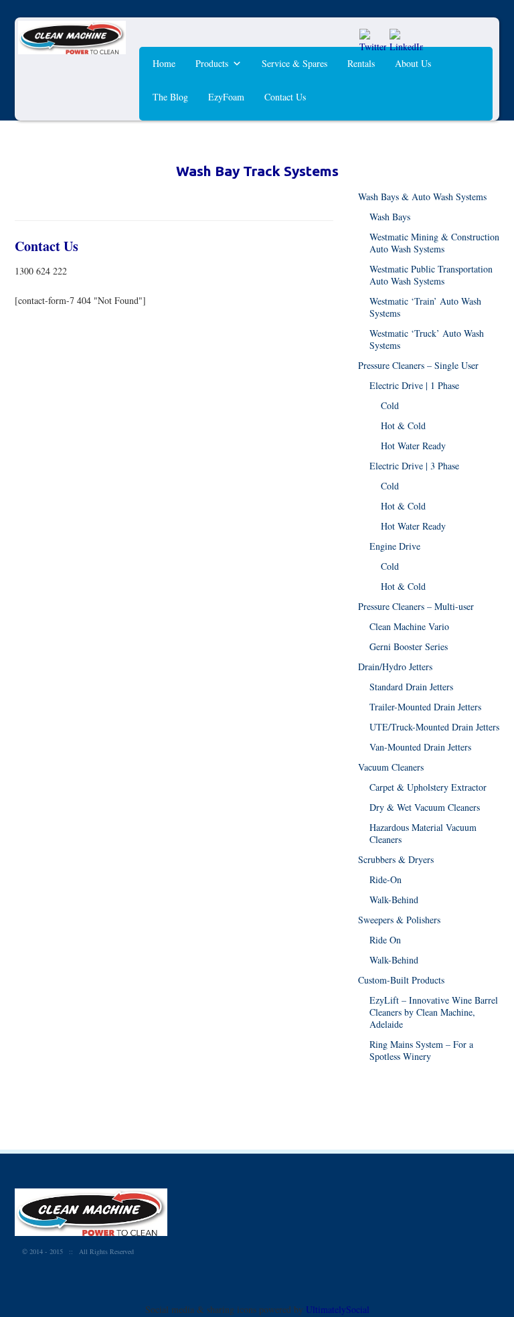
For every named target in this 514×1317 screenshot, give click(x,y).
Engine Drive (394, 546)
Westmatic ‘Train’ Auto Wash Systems (425, 307)
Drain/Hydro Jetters (395, 666)
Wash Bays (389, 216)
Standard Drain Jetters (411, 686)
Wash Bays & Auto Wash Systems (422, 196)
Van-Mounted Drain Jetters (420, 747)
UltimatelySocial (337, 1309)
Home (164, 63)
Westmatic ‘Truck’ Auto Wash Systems (426, 339)
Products (211, 63)
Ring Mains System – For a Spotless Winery (421, 1050)
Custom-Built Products (401, 980)
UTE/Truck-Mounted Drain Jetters (434, 726)
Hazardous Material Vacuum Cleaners (423, 833)
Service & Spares (294, 63)
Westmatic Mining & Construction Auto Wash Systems (434, 242)
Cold (390, 405)
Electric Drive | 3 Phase (414, 465)
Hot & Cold (403, 425)
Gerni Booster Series (408, 646)
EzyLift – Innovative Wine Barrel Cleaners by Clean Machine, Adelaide (433, 1012)
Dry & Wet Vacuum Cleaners (424, 807)
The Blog (170, 96)
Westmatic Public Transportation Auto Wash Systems (431, 274)
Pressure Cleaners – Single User (418, 365)
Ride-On (385, 879)
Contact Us (285, 96)
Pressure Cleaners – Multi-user (416, 606)
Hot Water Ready (413, 445)
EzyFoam (226, 96)
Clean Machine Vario (409, 626)
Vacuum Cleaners (391, 767)
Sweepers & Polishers (399, 919)
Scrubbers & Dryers (396, 859)
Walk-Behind (393, 899)
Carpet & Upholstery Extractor (428, 787)
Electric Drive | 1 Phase (414, 385)
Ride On (385, 939)
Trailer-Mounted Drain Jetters (425, 706)
